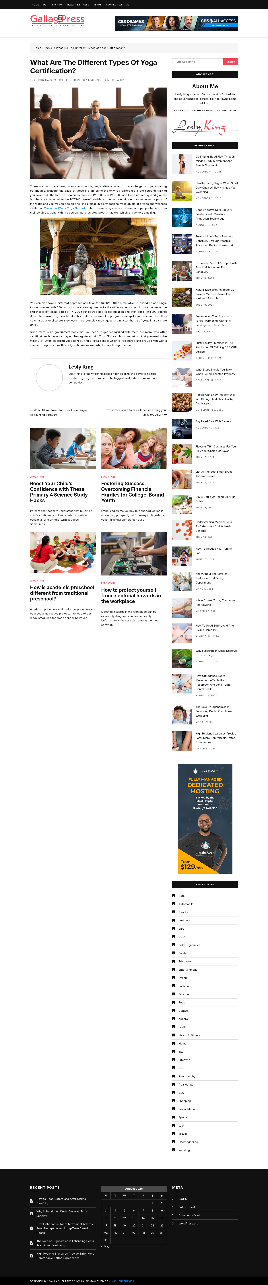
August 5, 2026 (206, 695)
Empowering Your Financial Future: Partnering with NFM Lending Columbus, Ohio (213, 321)
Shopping (185, 1101)
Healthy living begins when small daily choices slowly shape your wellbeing (217, 187)
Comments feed (189, 1215)
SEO (181, 1092)
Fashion (57, 4)
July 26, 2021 (205, 457)
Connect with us (117, 4)
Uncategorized (188, 1142)
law (181, 1051)
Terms (98, 4)
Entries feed (187, 1207)
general (183, 1019)
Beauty (183, 912)
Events (183, 978)
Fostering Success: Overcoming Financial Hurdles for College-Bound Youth (132, 492)
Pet (45, 4)
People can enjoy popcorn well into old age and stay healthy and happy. (215, 399)
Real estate (186, 1084)
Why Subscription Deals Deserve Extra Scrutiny (61, 1214)
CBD (182, 937)
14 (143, 1218)
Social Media (187, 1109)
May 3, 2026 (204, 722)
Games (183, 1010)
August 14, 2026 (207, 661)
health (183, 1027)
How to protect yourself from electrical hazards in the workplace (131, 595)
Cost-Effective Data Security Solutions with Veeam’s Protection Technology (214, 214)
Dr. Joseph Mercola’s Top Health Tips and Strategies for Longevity (216, 267)
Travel (183, 1133)
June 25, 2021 (205, 559)
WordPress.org (189, 1223)
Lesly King (87, 80)
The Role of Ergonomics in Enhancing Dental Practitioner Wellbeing (214, 711)
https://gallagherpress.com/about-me (205, 110)
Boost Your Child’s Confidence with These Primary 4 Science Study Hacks (59, 492)
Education (118, 80)
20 (134, 1225)
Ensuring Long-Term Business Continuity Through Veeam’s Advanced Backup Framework (215, 241)
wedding (184, 1150)
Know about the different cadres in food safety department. (212, 578)
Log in (183, 1199)
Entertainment (188, 969)
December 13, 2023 (209, 358)
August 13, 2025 (207, 225)
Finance (184, 994)
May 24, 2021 (204, 589)
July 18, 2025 (205, 278)
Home (35, 4)
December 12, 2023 (209, 380)
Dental (183, 953)
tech (182, 1125)
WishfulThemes (123, 1281)
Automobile (186, 904)
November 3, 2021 (208, 427)
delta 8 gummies (189, 945)
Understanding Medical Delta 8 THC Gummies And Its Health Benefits (215, 526)
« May (105, 1246)
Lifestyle (184, 1060)
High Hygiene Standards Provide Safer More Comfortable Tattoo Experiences (216, 738)
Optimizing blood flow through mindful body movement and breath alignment (215, 161)
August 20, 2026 (207, 636)
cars (181, 928)
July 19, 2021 (205, 507)
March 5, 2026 (206, 748)
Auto (182, 896)
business (184, 920)
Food (182, 1002)
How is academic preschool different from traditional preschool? (62, 593)
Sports (183, 1117)
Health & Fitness (78, 4)
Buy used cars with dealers (213, 421)
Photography (187, 1076)
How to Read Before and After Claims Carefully (61, 1201)
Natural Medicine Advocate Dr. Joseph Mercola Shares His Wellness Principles (215, 294)
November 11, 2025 (209, 171)
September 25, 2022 (209, 409)
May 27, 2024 (204, 331)
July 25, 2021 (205, 482)
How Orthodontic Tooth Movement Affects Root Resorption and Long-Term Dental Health (64, 1228)
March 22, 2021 (206, 611)
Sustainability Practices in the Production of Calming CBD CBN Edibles (216, 347)
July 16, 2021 (205, 537)
